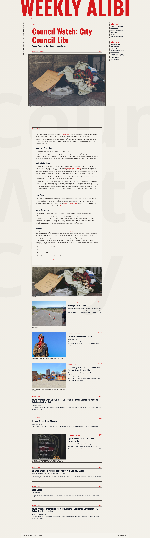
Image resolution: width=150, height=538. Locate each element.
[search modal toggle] (126, 18)
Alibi (33, 418)
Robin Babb (70, 364)
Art (43, 18)
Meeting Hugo (113, 34)
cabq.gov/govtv (54, 259)
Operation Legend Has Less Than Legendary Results (117, 27)
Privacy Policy (26, 535)
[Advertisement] (67, 117)
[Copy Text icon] (39, 128)
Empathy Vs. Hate (114, 32)
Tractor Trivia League (115, 46)
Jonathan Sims (71, 302)
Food (48, 18)
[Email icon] (41, 128)
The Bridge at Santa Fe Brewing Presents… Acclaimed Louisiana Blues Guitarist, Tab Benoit (118, 55)
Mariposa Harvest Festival (115, 44)
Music (38, 18)
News (28, 18)
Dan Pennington (71, 435)
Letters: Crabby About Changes (117, 36)
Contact (31, 535)
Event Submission (66, 18)
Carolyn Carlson (35, 51)
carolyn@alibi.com (65, 246)
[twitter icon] (37, 128)
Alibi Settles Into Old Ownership (117, 30)
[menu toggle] (23, 18)
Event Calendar (55, 18)
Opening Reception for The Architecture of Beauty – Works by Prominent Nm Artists (117, 50)
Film (33, 18)
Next (72, 525)
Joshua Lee (34, 396)
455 (69, 525)
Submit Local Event (38, 535)
